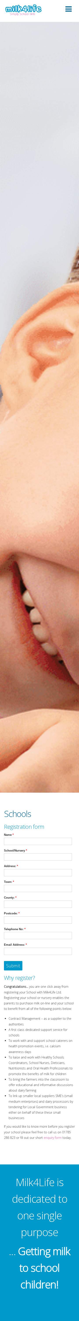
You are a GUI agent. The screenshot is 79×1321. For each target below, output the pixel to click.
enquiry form (53, 1138)
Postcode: (12, 913)
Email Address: (15, 944)
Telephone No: (14, 929)
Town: (9, 882)
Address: (11, 866)
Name (9, 834)
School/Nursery (15, 850)
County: (10, 897)
